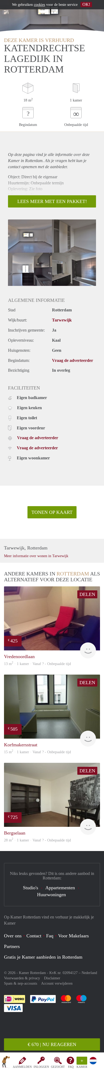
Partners (12, 946)
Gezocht (58, 1066)
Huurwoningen (51, 894)
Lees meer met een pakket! (52, 201)
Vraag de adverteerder (72, 360)
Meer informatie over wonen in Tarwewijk (36, 556)
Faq (49, 935)
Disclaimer (52, 978)
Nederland (89, 973)
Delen (87, 594)
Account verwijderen (57, 983)
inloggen (41, 1066)
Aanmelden (22, 1066)
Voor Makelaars (73, 935)
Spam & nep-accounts (20, 983)
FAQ (71, 1066)
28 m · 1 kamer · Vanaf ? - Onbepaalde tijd (37, 840)
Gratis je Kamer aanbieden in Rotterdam (43, 957)
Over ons (13, 935)
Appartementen (60, 887)
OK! (86, 4)
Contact (33, 935)
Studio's (30, 887)
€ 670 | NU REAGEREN (52, 1044)
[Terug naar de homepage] (6, 1063)
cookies (39, 5)
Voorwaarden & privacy (22, 978)
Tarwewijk (62, 320)
